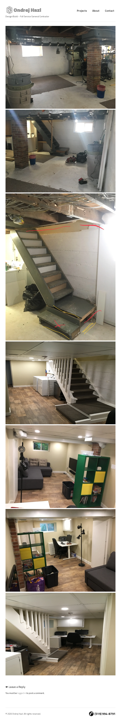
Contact (109, 11)
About (95, 11)
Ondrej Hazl (27, 10)
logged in (21, 693)
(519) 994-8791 (105, 713)
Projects (82, 11)
